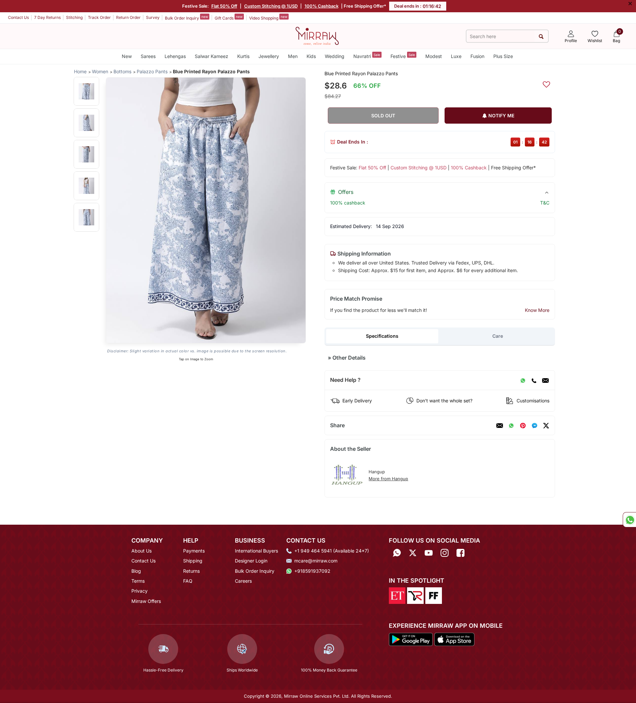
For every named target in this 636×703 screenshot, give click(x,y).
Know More (537, 310)
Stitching (74, 17)
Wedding (334, 56)
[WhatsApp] (523, 380)
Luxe (456, 56)
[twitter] (546, 425)
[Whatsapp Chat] (629, 519)
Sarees (148, 56)
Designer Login (251, 560)
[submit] (541, 36)
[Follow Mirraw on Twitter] (412, 553)
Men (293, 56)
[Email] (545, 380)
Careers (243, 581)
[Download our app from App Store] (454, 638)
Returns (191, 571)
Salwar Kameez (211, 56)
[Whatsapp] (396, 553)
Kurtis (243, 56)
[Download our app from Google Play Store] (411, 638)
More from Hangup (388, 478)
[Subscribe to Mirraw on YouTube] (428, 553)
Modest (433, 56)
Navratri (366, 56)
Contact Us (18, 17)
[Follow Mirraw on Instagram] (444, 553)
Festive (402, 56)
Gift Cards (229, 18)
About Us (141, 551)
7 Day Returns (47, 17)
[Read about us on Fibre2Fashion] (433, 595)
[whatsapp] (511, 425)
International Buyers (256, 551)
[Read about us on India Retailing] (415, 595)
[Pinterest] (523, 425)
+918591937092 (312, 571)
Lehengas (175, 56)
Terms (138, 581)
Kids (311, 56)
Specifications (382, 336)
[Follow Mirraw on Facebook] (460, 553)
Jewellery (268, 56)
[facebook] (534, 425)
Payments (194, 551)
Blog (136, 571)
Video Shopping (268, 18)
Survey (153, 17)
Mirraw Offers (146, 601)
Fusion (477, 56)
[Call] (533, 380)
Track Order (99, 17)
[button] (86, 91)
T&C (544, 202)
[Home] (317, 35)
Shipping (192, 560)
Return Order (128, 17)
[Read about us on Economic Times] (397, 595)
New (127, 56)
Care (497, 336)
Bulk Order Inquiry (186, 18)
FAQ (187, 581)
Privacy (139, 591)
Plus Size (503, 56)
